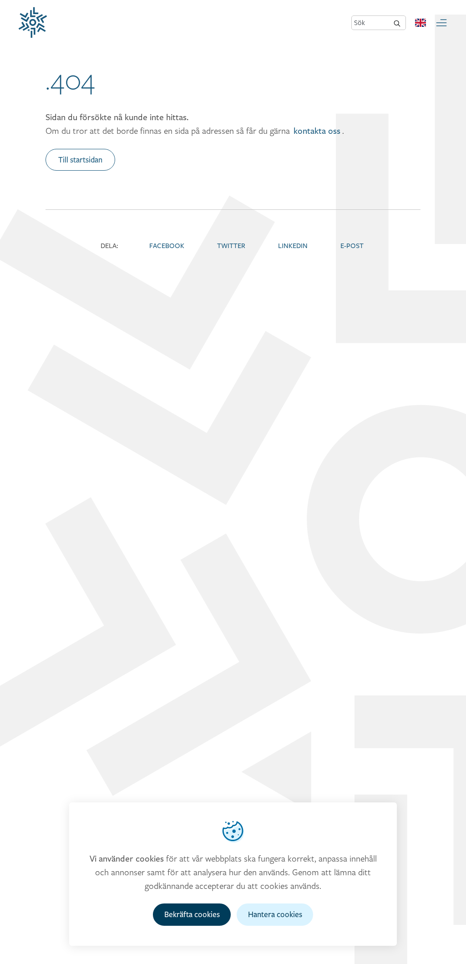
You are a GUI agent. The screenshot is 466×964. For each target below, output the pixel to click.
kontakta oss (317, 131)
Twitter (231, 245)
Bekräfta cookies (192, 914)
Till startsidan (80, 159)
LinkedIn (293, 245)
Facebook (166, 245)
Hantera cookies (275, 914)
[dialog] (233, 874)
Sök (359, 22)
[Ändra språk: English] (420, 23)
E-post (352, 245)
